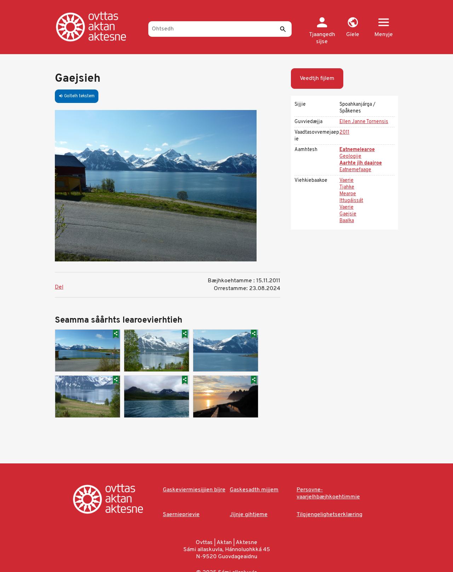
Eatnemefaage (355, 170)
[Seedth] (282, 29)
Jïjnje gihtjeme (249, 514)
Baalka (346, 221)
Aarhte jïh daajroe (360, 163)
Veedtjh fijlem (317, 78)
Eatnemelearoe (357, 149)
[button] (352, 27)
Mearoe (347, 194)
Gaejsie (347, 214)
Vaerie (346, 180)
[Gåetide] (98, 26)
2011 (344, 132)
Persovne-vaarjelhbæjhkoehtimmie (328, 493)
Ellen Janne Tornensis (363, 122)
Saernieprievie (181, 514)
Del (59, 287)
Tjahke (346, 187)
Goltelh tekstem (76, 96)
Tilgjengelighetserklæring (329, 514)
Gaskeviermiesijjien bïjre (194, 489)
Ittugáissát (351, 200)
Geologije (350, 156)
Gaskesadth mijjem (254, 489)
